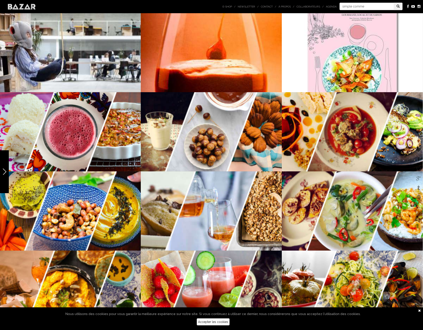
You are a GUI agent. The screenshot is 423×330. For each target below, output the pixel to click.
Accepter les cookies (213, 322)
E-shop (227, 6)
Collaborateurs (308, 6)
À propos (284, 6)
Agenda (331, 6)
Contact (267, 6)
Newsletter (246, 6)
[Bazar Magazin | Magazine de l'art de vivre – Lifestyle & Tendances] (21, 6)
